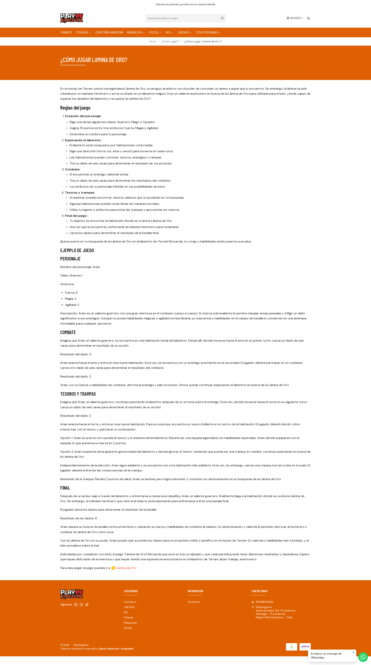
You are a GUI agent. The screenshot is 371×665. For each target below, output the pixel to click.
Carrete (66, 32)
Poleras (82, 32)
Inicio (153, 41)
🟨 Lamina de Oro (123, 568)
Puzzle (154, 32)
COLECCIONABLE (207, 32)
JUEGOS (183, 32)
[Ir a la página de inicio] (71, 18)
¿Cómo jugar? (170, 41)
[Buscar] (222, 18)
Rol (168, 32)
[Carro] (308, 18)
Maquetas (134, 32)
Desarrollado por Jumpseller (116, 648)
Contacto (130, 602)
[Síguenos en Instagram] (76, 604)
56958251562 (265, 602)
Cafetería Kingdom (109, 32)
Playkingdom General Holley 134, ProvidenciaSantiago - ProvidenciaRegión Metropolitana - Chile (275, 612)
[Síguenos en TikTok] (87, 604)
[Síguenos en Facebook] (81, 604)
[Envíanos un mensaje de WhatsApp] (363, 657)
